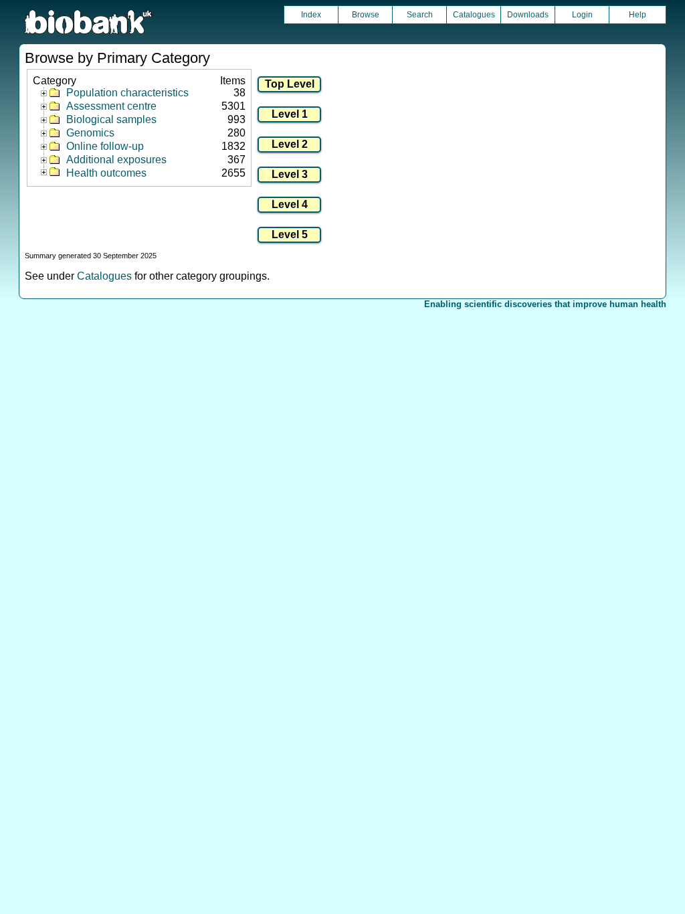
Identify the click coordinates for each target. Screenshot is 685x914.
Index (311, 14)
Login (582, 14)
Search (420, 14)
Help (637, 14)
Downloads (528, 14)
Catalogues (474, 14)
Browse (365, 14)
